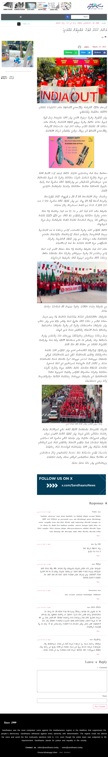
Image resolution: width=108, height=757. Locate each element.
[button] (20, 17)
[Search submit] (67, 17)
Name (104, 696)
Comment (102, 668)
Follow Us (26, 24)
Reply (98, 536)
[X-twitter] (18, 24)
